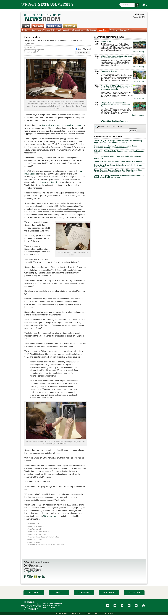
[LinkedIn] (31, 577)
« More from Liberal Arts (35, 539)
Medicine (113, 30)
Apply (59, 593)
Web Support (109, 613)
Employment (109, 593)
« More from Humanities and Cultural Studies (43, 537)
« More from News (33, 542)
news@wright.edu (30, 572)
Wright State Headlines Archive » (114, 121)
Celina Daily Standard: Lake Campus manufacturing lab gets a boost (119, 152)
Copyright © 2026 (61, 613)
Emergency (84, 593)
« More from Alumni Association (38, 531)
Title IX (97, 613)
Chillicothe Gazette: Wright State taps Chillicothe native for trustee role (117, 157)
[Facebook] (25, 577)
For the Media (54, 26)
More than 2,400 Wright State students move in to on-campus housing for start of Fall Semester (116, 88)
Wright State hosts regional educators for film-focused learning (116, 57)
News (26, 26)
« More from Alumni (34, 529)
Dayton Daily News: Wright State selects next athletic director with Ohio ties (118, 166)
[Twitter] (39, 577)
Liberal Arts (103, 30)
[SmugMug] (35, 577)
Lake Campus (90, 30)
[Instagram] (28, 577)
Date (107, 126)
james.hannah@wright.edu (34, 49)
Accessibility (76, 613)
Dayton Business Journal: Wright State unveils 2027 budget (118, 161)
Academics (38, 26)
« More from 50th (33, 523)
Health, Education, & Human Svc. (70, 30)
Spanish (53, 182)
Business (25, 30)
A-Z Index (33, 593)
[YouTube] (43, 577)
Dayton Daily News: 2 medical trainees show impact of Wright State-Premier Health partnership (119, 176)
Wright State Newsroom (43, 18)
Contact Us (69, 26)
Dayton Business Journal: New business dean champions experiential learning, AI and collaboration (117, 147)
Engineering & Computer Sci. (43, 30)
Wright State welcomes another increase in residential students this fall (115, 104)
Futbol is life (106, 41)
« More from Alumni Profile (36, 534)
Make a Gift (134, 593)
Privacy (87, 613)
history (43, 182)
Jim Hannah (31, 47)
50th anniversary (50, 516)
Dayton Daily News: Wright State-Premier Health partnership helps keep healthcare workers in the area (118, 141)
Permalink (82, 52)
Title (120, 126)
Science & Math (126, 30)
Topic (114, 126)
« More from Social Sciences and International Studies (46, 545)
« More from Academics (35, 526)
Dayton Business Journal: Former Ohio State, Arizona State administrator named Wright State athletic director (118, 171)
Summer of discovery (110, 71)
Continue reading (139, 52)
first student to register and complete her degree (62, 125)
